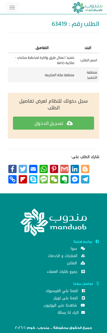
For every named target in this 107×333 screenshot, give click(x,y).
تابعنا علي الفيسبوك (62, 291)
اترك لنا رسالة (69, 313)
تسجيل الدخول (49, 123)
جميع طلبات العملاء (63, 272)
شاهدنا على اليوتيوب (60, 306)
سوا (74, 249)
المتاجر (72, 264)
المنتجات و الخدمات (63, 256)
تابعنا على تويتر (66, 299)
